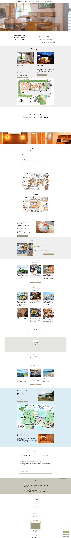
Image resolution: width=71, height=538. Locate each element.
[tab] (21, 458)
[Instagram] (35, 532)
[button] (19, 464)
